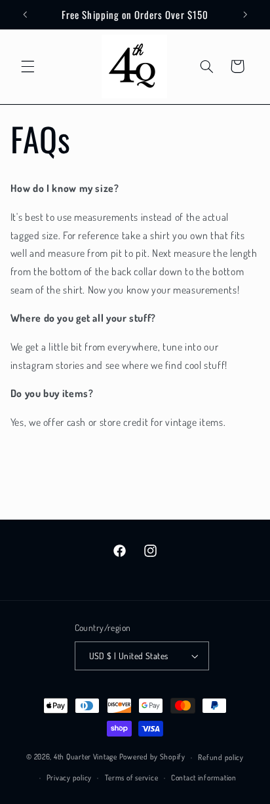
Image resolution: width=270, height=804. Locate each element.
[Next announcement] (245, 14)
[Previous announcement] (24, 14)
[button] (27, 66)
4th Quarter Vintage (85, 757)
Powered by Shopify (152, 757)
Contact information (204, 777)
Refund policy (221, 757)
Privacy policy (69, 777)
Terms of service (132, 777)
